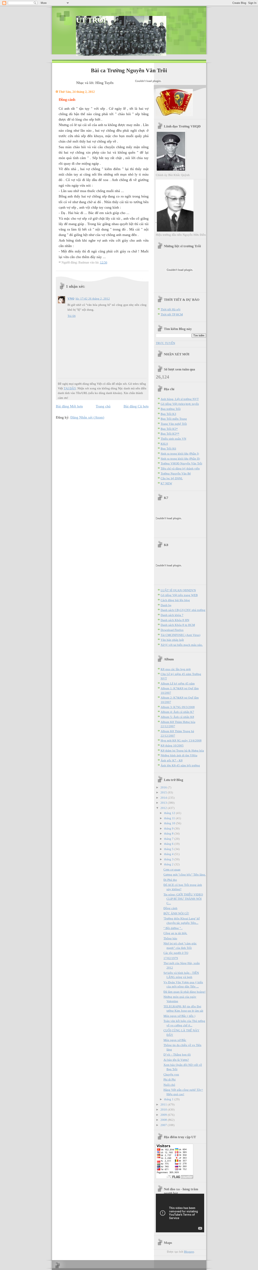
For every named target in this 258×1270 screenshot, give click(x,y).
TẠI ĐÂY (70, 388)
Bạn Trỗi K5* (169, 428)
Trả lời (72, 316)
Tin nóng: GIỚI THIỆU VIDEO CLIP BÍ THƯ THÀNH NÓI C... (183, 899)
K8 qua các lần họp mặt (176, 669)
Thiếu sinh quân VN (173, 438)
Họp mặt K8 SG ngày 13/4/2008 (181, 740)
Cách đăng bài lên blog (175, 600)
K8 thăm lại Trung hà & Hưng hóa (182, 750)
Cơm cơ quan (171, 869)
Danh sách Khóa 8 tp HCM (178, 625)
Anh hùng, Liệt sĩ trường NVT (180, 399)
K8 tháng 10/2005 (172, 745)
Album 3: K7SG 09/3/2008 (178, 707)
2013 (164, 802)
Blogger (189, 1251)
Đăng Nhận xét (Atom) (87, 417)
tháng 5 (169, 849)
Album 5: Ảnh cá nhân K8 (177, 717)
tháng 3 (169, 859)
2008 (164, 1119)
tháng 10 (170, 823)
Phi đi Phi (169, 1079)
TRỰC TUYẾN (165, 343)
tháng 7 (169, 838)
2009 (164, 1114)
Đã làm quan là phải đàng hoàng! (184, 991)
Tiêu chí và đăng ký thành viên (180, 468)
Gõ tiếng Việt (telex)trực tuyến (180, 403)
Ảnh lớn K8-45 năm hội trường (180, 765)
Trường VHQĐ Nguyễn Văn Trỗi (181, 463)
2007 (164, 1125)
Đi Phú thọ (170, 879)
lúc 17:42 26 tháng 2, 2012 (93, 298)
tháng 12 (170, 813)
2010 (164, 1109)
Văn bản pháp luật (172, 639)
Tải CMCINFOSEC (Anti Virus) (180, 635)
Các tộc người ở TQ (175, 953)
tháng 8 (169, 833)
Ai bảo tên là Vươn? (176, 1059)
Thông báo (170, 938)
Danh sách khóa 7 (172, 615)
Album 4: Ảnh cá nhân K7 (177, 712)
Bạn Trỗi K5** (170, 433)
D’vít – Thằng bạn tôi (177, 1054)
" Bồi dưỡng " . (172, 928)
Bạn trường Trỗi (171, 409)
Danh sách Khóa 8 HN (175, 620)
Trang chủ (103, 406)
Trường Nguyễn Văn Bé (176, 473)
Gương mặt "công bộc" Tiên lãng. (184, 874)
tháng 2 (169, 864)
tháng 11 (170, 818)
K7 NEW (166, 483)
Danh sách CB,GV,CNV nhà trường (183, 610)
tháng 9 (169, 828)
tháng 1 (169, 1099)
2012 (164, 808)
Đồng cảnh (170, 908)
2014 (164, 797)
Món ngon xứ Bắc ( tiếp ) (179, 1016)
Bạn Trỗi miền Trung (174, 418)
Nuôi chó (169, 1084)
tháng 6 (169, 843)
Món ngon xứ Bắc (174, 1040)
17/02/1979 (170, 958)
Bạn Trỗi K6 (168, 448)
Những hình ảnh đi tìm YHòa (179, 755)
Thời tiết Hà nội (170, 309)
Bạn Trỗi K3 (168, 414)
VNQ (71, 298)
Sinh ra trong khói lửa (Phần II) (180, 458)
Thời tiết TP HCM (172, 314)
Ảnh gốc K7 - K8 (172, 760)
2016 (164, 787)
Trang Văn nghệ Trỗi (174, 423)
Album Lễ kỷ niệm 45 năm (178, 683)
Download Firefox (172, 630)
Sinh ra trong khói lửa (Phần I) (180, 453)
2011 (164, 1104)
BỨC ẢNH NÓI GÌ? (176, 913)
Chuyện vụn (171, 1074)
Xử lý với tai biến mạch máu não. (182, 644)
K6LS (164, 443)
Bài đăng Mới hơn (69, 406)
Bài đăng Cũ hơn (136, 406)
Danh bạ (166, 605)
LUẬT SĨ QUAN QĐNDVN (178, 590)
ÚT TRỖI (91, 20)
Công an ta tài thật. (175, 933)
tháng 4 (169, 854)
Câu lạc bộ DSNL (172, 478)
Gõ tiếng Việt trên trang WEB (179, 595)
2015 (164, 792)
